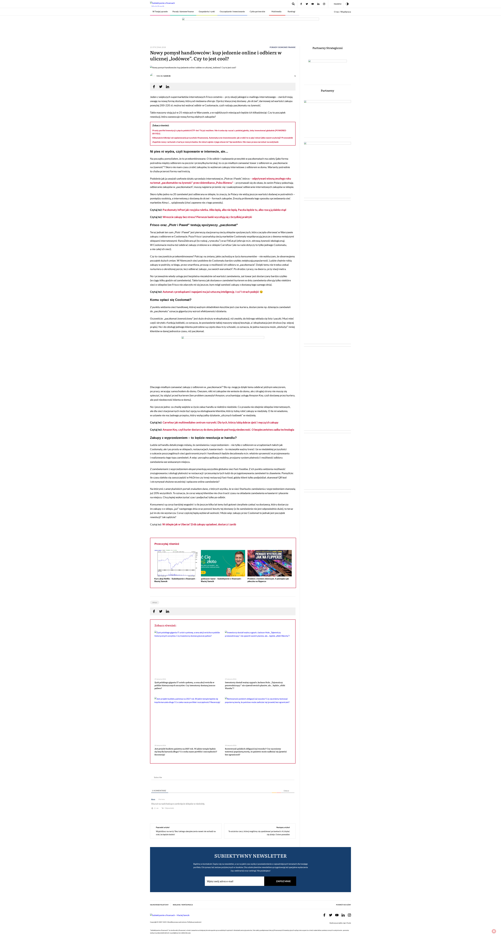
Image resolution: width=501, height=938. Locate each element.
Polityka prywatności (194, 922)
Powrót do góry (343, 905)
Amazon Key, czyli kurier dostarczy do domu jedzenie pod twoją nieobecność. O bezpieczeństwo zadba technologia (228, 429)
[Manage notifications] (494, 931)
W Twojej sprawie (160, 11)
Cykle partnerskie (257, 11)
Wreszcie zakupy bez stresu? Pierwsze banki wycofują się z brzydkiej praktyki (207, 217)
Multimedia (276, 11)
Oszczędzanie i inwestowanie (232, 11)
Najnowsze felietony (159, 905)
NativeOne (223, 586)
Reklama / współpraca (183, 905)
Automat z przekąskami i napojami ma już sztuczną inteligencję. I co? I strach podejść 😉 (212, 291)
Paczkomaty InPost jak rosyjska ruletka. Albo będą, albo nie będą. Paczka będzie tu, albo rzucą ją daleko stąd (224, 209)
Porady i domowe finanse (183, 11)
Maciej (164, 76)
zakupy (154, 602)
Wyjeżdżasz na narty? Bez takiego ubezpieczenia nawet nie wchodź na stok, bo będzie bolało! (186, 833)
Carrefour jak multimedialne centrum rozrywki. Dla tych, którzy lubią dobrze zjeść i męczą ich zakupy (220, 422)
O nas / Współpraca (342, 12)
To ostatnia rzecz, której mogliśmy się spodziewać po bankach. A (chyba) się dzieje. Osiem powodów (259, 833)
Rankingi (291, 11)
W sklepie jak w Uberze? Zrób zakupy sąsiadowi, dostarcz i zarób (199, 524)
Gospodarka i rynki (207, 11)
